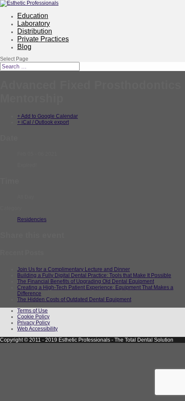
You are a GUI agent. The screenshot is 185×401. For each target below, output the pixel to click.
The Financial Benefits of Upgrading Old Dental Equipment (85, 281)
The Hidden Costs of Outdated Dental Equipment (74, 299)
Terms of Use (32, 311)
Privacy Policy (33, 323)
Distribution (34, 31)
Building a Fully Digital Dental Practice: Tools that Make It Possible (94, 275)
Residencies (31, 219)
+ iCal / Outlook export (43, 122)
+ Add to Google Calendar (47, 116)
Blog (24, 46)
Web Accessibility (37, 329)
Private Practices (43, 39)
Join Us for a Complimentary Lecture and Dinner (73, 269)
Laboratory (33, 23)
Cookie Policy (33, 317)
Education (32, 15)
